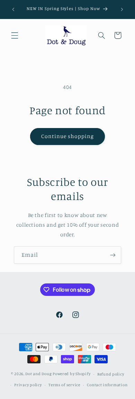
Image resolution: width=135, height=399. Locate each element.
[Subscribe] (113, 254)
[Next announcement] (121, 9)
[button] (14, 35)
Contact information (107, 384)
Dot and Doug (38, 374)
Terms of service (64, 384)
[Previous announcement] (13, 9)
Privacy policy (28, 384)
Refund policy (110, 374)
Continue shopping (67, 136)
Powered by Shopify (71, 374)
